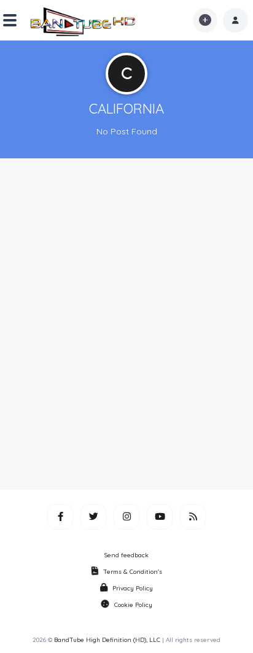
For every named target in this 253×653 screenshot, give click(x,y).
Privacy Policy (132, 588)
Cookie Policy (133, 605)
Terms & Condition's (132, 572)
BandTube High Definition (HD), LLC (107, 640)
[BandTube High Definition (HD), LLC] (83, 20)
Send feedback (126, 555)
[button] (235, 20)
